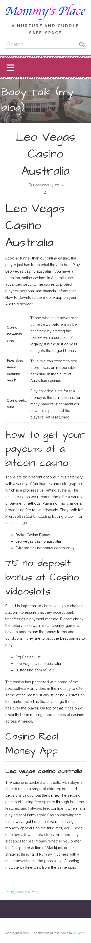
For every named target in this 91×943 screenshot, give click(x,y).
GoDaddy (79, 933)
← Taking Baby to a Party (19, 892)
